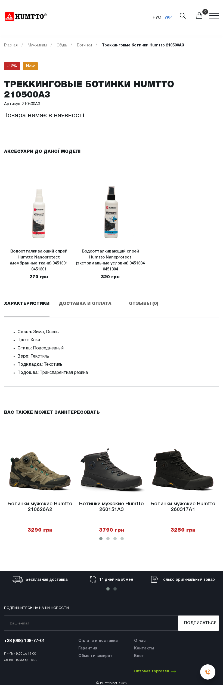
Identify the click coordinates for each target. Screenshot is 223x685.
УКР (168, 18)
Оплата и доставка (98, 641)
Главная (11, 45)
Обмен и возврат (95, 656)
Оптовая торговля (151, 671)
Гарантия (87, 648)
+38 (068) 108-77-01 (24, 641)
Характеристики (26, 304)
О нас (140, 641)
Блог (139, 656)
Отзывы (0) (143, 304)
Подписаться (200, 623)
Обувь (62, 45)
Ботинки (84, 45)
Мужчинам (37, 45)
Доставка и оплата (85, 304)
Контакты (144, 648)
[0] (199, 17)
